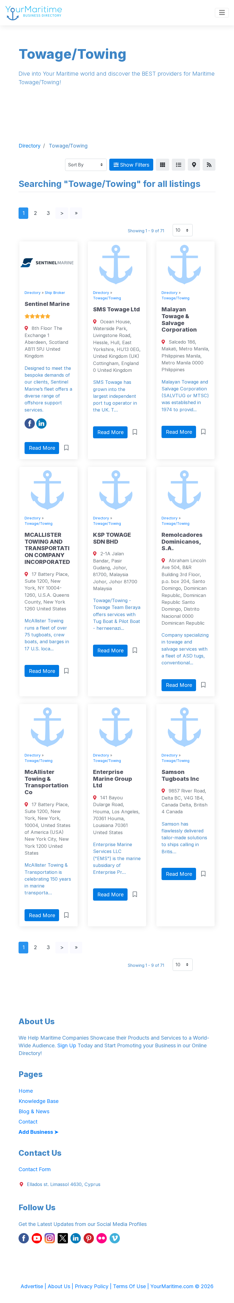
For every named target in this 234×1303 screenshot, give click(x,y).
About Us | (61, 1286)
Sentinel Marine (47, 303)
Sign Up (66, 1045)
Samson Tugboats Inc (180, 775)
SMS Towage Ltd (116, 309)
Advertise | (34, 1286)
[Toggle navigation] (222, 13)
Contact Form (35, 1169)
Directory (33, 293)
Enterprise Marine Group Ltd (112, 779)
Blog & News (34, 1111)
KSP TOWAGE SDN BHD (112, 538)
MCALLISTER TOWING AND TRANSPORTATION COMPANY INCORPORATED (47, 548)
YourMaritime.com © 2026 (181, 1286)
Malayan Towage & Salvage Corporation (179, 319)
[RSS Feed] (209, 165)
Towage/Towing (107, 298)
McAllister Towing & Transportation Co (46, 782)
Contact (28, 1122)
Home (26, 1091)
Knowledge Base (38, 1101)
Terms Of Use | (131, 1286)
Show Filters (134, 165)
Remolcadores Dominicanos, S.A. (182, 541)
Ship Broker (55, 293)
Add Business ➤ (38, 1132)
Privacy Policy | (94, 1286)
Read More (42, 448)
